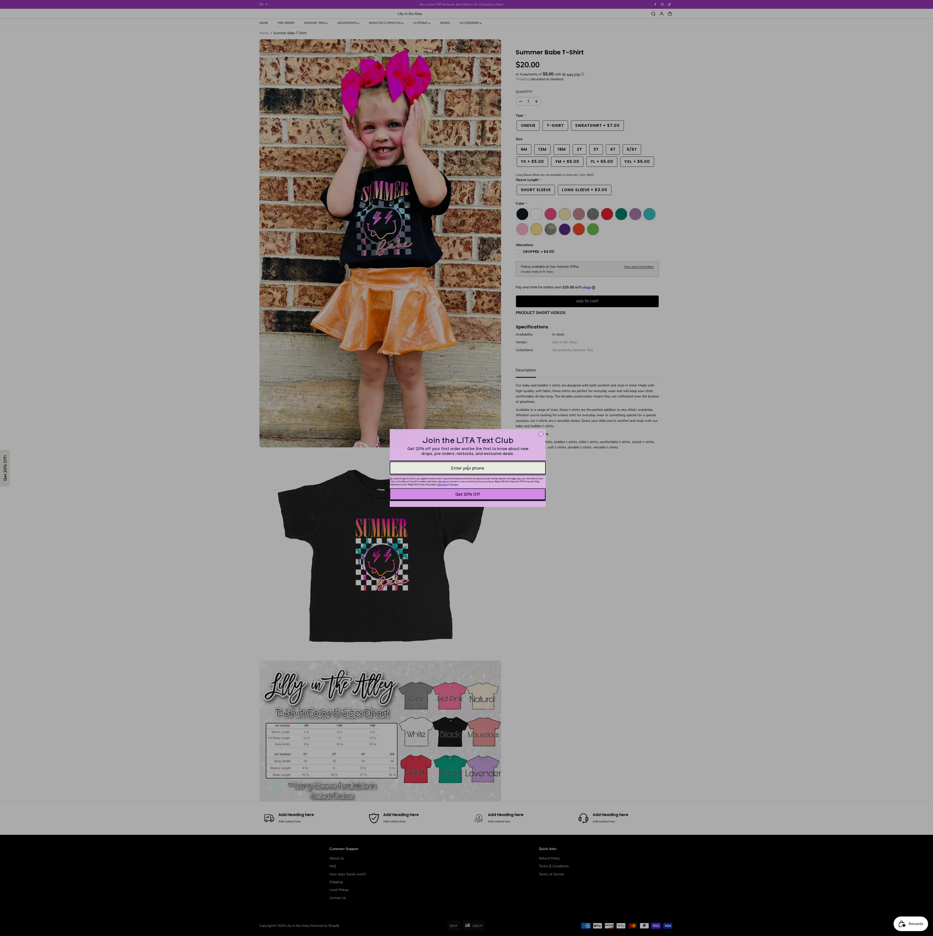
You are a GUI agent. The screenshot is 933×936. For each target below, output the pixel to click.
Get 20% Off (467, 494)
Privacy (454, 484)
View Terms (442, 484)
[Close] (541, 434)
